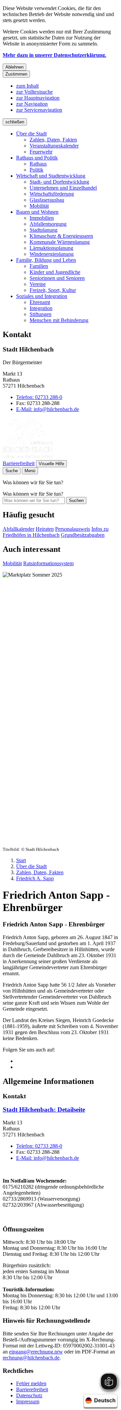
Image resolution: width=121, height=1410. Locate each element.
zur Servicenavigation (39, 110)
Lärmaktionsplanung (51, 248)
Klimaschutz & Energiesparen (61, 236)
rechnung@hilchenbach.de (31, 1358)
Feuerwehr (41, 152)
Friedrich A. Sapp (35, 878)
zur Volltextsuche (34, 92)
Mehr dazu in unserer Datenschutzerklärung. (54, 55)
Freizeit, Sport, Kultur (53, 290)
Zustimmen (16, 74)
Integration (41, 308)
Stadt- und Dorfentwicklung (59, 182)
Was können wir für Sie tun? (33, 494)
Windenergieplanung (52, 254)
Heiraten (45, 529)
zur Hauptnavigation (37, 98)
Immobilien (42, 218)
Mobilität (39, 206)
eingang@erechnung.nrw (36, 1351)
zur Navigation (32, 104)
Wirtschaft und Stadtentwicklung (50, 176)
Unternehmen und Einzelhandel (63, 188)
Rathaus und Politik (37, 158)
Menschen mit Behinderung (59, 320)
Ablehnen (14, 67)
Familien (39, 266)
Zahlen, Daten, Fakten (53, 139)
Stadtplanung (43, 230)
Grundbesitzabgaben (83, 535)
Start (21, 860)
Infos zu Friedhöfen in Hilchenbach (56, 532)
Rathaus (38, 164)
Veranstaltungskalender (54, 145)
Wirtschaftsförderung (52, 194)
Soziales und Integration (41, 296)
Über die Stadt (31, 133)
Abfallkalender (18, 529)
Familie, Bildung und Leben (46, 260)
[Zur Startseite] (28, 457)
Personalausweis (72, 529)
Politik (36, 170)
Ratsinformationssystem (48, 563)
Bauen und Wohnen (37, 212)
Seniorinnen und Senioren (57, 278)
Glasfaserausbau (47, 200)
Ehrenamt (40, 302)
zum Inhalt (27, 86)
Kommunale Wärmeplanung (60, 242)
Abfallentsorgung (48, 224)
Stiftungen (40, 314)
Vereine (38, 284)
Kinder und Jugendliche (55, 272)
